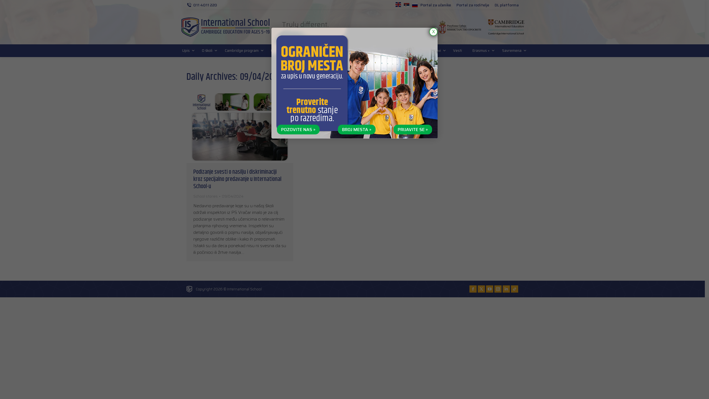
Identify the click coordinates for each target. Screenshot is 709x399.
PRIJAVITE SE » (413, 129)
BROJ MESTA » (356, 129)
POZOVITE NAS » (298, 129)
